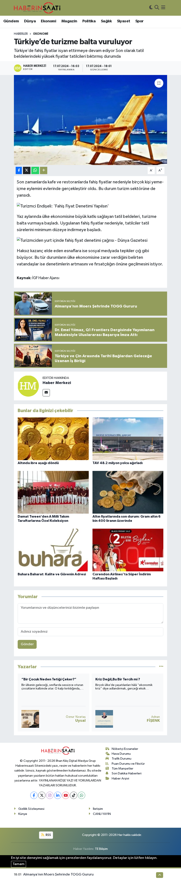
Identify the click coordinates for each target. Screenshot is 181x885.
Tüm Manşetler (122, 768)
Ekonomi (48, 21)
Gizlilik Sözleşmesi (31, 808)
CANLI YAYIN (102, 814)
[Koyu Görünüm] (151, 8)
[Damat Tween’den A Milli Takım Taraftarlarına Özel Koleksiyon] (53, 492)
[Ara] (157, 8)
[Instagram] (49, 795)
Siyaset (123, 21)
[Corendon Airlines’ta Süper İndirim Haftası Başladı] (128, 550)
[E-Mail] (46, 392)
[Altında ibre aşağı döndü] (53, 438)
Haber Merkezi (57, 383)
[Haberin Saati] (37, 8)
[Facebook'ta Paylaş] (19, 170)
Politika (89, 21)
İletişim (98, 808)
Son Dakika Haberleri (126, 773)
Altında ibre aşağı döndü (38, 463)
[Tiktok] (73, 795)
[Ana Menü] (163, 8)
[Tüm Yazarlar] (161, 667)
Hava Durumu (121, 753)
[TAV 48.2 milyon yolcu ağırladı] (128, 438)
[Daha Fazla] (43, 170)
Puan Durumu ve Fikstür (128, 763)
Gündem (11, 21)
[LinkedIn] (57, 795)
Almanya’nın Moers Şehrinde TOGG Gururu (58, 874)
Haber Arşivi (120, 778)
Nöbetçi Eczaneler (125, 749)
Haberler (21, 33)
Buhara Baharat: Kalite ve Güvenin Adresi (52, 574)
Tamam (19, 864)
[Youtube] (65, 795)
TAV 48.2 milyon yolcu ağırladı (117, 463)
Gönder (27, 644)
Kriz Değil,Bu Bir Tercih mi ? (43, 679)
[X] (41, 795)
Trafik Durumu (121, 758)
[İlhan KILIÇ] (104, 719)
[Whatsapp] (81, 795)
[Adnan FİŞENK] (30, 719)
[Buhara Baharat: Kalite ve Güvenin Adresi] (53, 550)
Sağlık (106, 21)
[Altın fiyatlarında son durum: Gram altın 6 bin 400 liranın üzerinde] (128, 492)
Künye (22, 814)
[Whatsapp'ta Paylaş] (35, 170)
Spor (139, 21)
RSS (48, 835)
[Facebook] (34, 795)
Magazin (69, 21)
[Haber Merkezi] (28, 386)
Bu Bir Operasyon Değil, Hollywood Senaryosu (124, 681)
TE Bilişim (101, 848)
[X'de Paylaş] (26, 170)
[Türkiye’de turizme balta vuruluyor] (90, 120)
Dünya (30, 21)
